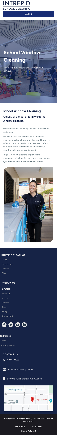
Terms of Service (36, 426)
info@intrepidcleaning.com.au (20, 369)
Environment (7, 316)
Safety (4, 311)
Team (4, 307)
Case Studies (7, 264)
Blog (4, 273)
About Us (6, 293)
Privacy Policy (20, 426)
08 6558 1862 (13, 359)
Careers (5, 268)
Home (4, 259)
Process (5, 302)
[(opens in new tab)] (28, 398)
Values (5, 298)
